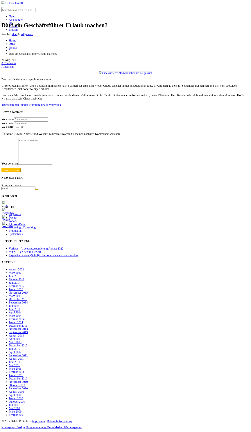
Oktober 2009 (17, 401)
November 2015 (18, 292)
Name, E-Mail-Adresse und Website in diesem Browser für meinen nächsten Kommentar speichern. (63, 133)
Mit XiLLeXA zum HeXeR (25, 251)
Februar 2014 (16, 319)
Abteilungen (16, 19)
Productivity (16, 230)
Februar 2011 (16, 371)
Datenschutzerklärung (59, 421)
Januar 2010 (16, 398)
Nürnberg (35, 104)
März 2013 (15, 342)
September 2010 (18, 388)
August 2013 (16, 335)
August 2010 (16, 391)
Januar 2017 (16, 289)
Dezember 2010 (18, 378)
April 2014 (15, 312)
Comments (8, 63)
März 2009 (15, 411)
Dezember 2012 (18, 345)
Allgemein (27, 34)
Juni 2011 (14, 362)
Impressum (38, 421)
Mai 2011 (14, 365)
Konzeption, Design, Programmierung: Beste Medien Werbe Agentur (41, 427)
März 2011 (15, 368)
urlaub (45, 104)
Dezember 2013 (18, 325)
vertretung (55, 104)
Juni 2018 (14, 276)
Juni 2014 (14, 309)
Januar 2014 (16, 322)
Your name (7, 119)
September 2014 (18, 302)
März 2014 (15, 315)
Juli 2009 (14, 404)
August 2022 (16, 269)
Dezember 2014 (18, 299)
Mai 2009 (14, 408)
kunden (24, 104)
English (13, 29)
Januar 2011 (16, 375)
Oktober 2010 (17, 385)
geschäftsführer (10, 104)
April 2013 (15, 338)
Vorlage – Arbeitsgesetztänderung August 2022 (36, 248)
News (12, 16)
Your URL (7, 127)
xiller (14, 34)
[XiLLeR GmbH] (12, 3)
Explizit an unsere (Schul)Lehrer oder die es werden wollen (43, 255)
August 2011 (16, 358)
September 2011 (18, 355)
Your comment (10, 163)
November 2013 (18, 328)
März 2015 (15, 295)
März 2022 (15, 272)
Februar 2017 (16, 286)
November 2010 (18, 381)
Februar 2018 (16, 279)
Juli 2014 (14, 305)
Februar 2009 (16, 414)
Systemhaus (16, 234)
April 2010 (15, 395)
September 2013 (18, 332)
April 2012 (15, 352)
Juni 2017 (14, 282)
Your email (7, 123)
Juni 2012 (14, 348)
